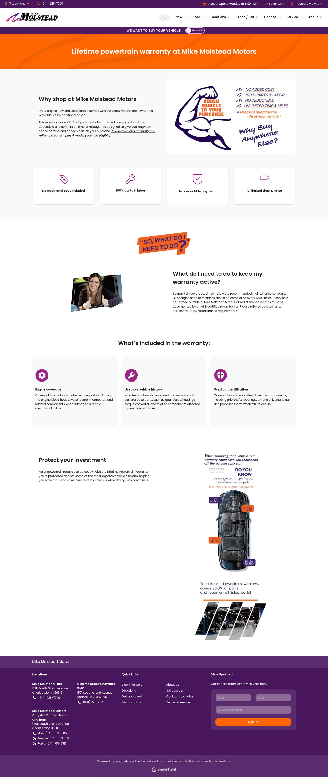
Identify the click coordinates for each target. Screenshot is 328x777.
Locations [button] (218, 17)
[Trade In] (164, 30)
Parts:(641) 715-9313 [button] (52, 743)
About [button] (313, 17)
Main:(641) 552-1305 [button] (52, 733)
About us (172, 685)
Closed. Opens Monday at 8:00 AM (231, 4)
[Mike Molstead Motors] (32, 17)
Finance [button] (270, 17)
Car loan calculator (179, 696)
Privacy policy (131, 702)
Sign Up (253, 722)
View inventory (132, 685)
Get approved (132, 696)
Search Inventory (164, 17)
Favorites (275, 4)
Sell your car (174, 691)
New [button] (179, 17)
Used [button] (196, 17)
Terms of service (178, 702)
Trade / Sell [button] (245, 17)
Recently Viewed (307, 4)
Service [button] (292, 17)
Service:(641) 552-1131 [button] (53, 738)
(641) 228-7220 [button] (52, 4)
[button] (18, 3)
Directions (129, 691)
